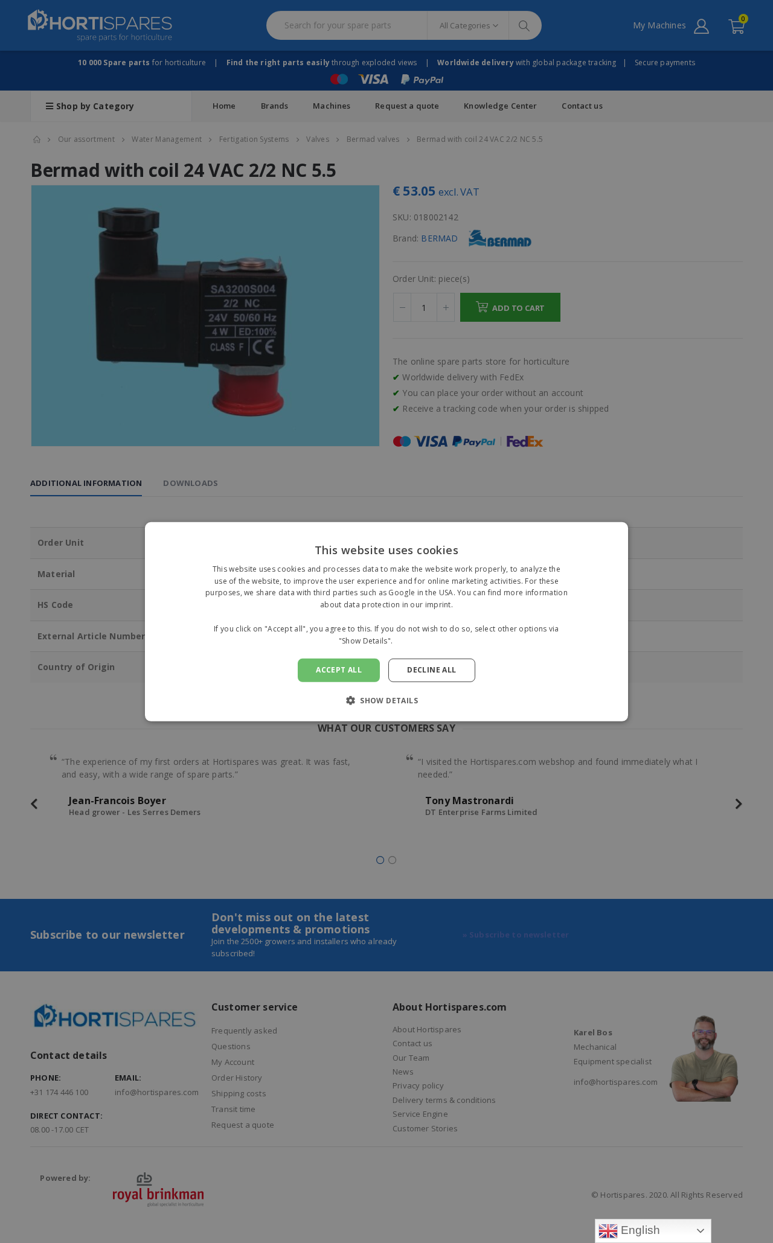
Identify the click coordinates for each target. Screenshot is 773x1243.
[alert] (386, 621)
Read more (415, 640)
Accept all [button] (339, 670)
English (639, 1230)
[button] (386, 700)
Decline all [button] (431, 670)
